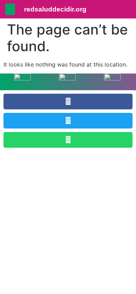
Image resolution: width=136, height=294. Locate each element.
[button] (10, 9)
